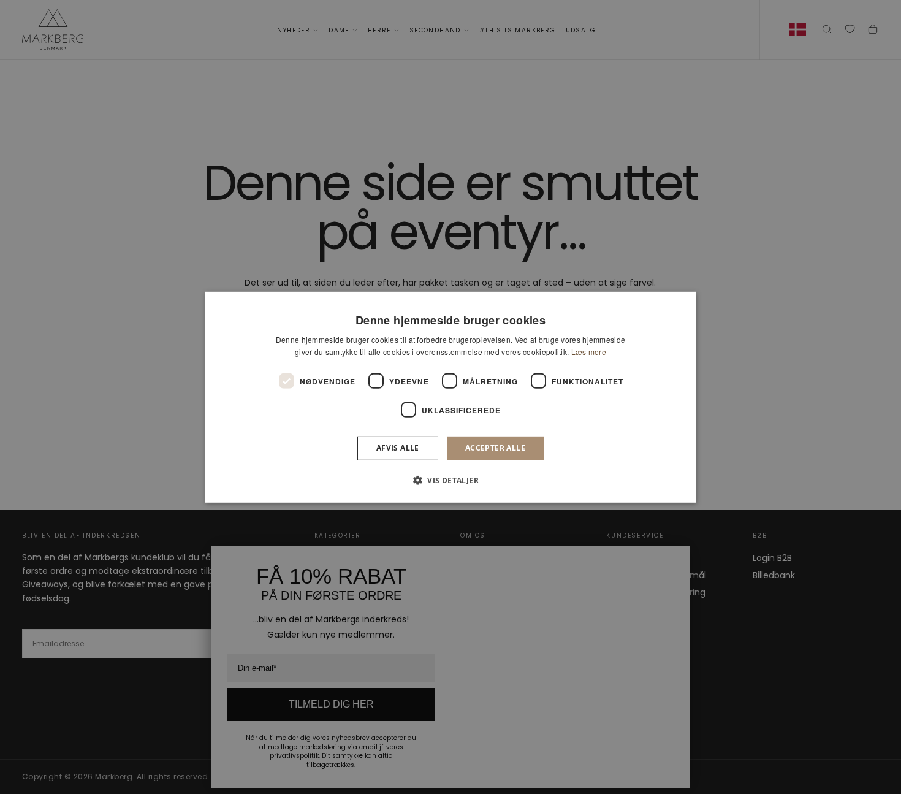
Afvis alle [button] (397, 448)
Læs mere (588, 351)
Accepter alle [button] (495, 448)
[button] (450, 480)
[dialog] (450, 396)
